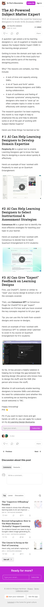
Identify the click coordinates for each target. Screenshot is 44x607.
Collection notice (22, 591)
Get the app (33, 596)
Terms (36, 589)
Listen (39, 27)
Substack (10, 602)
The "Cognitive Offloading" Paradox (15, 503)
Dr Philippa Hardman (14, 26)
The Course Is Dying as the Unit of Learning (15, 544)
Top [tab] (4, 495)
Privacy (30, 589)
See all (6, 559)
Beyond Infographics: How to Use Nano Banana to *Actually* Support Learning (16, 524)
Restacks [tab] (16, 467)
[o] (22, 187)
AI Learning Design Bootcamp (21, 422)
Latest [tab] (10, 495)
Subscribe (31, 3)
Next (36, 451)
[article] (22, 508)
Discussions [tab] (19, 495)
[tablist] (11, 467)
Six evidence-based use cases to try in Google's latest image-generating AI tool (16, 530)
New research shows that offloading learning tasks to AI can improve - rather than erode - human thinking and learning (16, 508)
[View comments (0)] (12, 33)
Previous (9, 451)
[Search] (40, 495)
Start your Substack (16, 596)
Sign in (39, 3)
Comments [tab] (7, 467)
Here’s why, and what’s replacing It (15, 548)
